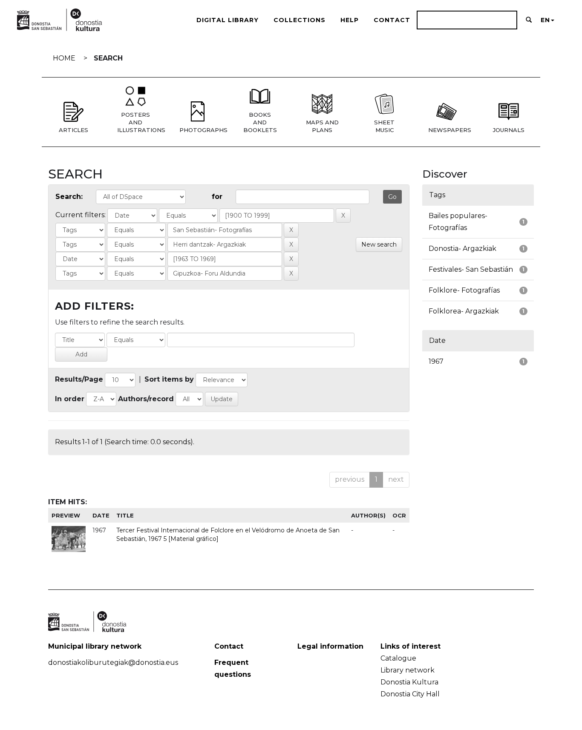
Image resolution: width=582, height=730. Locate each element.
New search (379, 244)
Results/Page (79, 379)
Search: (69, 197)
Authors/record (146, 399)
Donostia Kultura (409, 682)
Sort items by (169, 379)
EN (545, 20)
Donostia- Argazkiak (462, 248)
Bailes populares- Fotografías (458, 222)
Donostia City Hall (410, 694)
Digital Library (227, 20)
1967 (436, 361)
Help (349, 20)
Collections (300, 20)
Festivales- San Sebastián (471, 269)
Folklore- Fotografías (464, 290)
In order (69, 399)
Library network (407, 670)
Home (64, 58)
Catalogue (398, 658)
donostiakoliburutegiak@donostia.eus (113, 662)
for (217, 197)
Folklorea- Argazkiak (464, 311)
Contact (392, 20)
